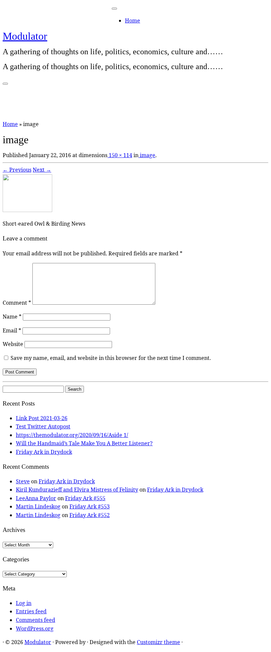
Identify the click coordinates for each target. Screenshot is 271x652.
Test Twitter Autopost (43, 426)
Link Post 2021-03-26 (41, 418)
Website (13, 344)
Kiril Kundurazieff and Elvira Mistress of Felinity (77, 489)
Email (12, 330)
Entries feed (31, 611)
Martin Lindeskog (38, 506)
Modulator (25, 36)
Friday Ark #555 (85, 498)
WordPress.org (35, 628)
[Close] (114, 9)
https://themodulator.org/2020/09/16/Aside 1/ (72, 435)
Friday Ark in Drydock (44, 452)
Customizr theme (158, 642)
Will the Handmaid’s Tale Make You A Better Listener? (84, 443)
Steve (23, 481)
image (146, 155)
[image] (27, 210)
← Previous (17, 169)
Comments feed (35, 620)
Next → (42, 169)
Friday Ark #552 (89, 515)
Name (12, 316)
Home (132, 20)
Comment (17, 302)
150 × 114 (119, 155)
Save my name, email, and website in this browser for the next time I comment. (111, 358)
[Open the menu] (5, 84)
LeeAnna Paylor (36, 498)
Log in (23, 603)
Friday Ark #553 (89, 506)
